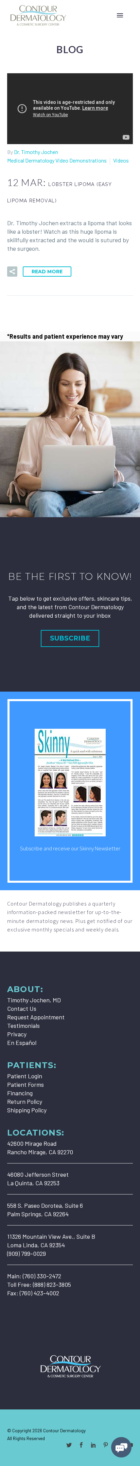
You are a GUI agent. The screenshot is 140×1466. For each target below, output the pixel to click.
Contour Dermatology (64, 1430)
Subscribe (70, 638)
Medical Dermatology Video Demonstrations (57, 160)
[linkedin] (93, 1445)
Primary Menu (120, 15)
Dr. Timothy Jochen (36, 152)
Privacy (17, 1034)
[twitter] (69, 1445)
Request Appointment (36, 1017)
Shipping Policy (27, 1110)
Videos (121, 160)
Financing (20, 1093)
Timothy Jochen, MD (34, 1000)
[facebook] (81, 1445)
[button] (12, 271)
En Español (21, 1042)
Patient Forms (25, 1084)
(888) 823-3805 (52, 1284)
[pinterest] (105, 1445)
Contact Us (21, 1008)
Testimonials (23, 1025)
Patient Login (24, 1076)
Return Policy (24, 1101)
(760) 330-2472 (42, 1276)
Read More (47, 271)
